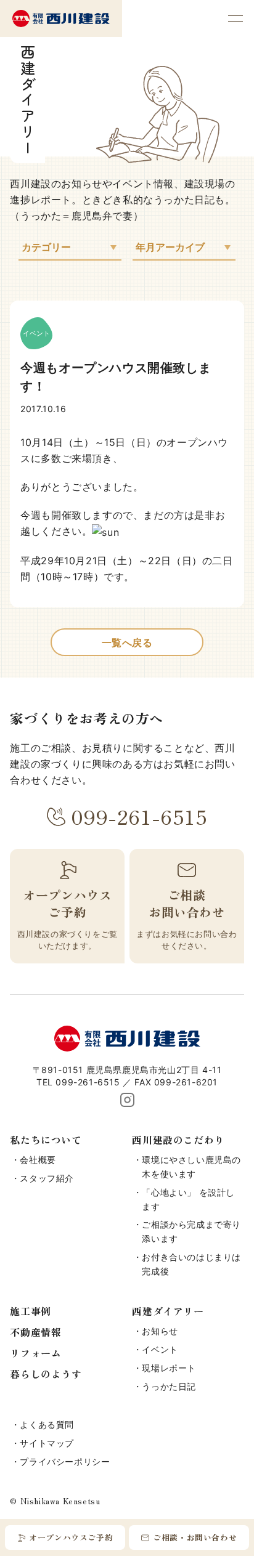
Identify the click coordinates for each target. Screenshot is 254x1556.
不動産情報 (35, 1331)
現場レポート (169, 1368)
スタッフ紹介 (47, 1178)
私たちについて (45, 1139)
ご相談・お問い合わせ (195, 1537)
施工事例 (30, 1310)
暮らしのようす (45, 1373)
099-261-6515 (139, 816)
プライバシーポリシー (65, 1461)
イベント (160, 1349)
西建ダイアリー (167, 1310)
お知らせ (160, 1331)
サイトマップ (47, 1443)
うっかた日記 (169, 1386)
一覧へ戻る (127, 642)
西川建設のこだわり (178, 1139)
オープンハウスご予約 (71, 1537)
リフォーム (35, 1352)
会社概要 (37, 1159)
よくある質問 (47, 1424)
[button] (235, 18)
